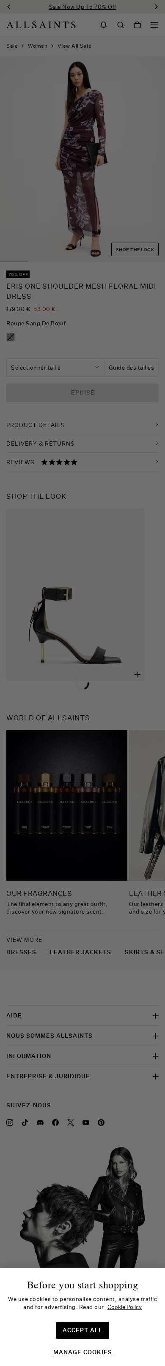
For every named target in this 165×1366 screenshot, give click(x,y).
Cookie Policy (124, 1307)
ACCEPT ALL (82, 1330)
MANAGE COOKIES (82, 1352)
